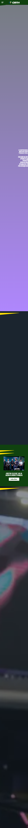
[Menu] (2, 2)
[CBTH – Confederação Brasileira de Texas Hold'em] (14, 2)
